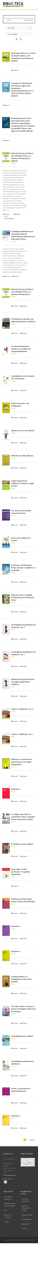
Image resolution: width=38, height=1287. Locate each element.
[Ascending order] (30, 28)
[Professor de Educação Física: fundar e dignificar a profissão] (6, 569)
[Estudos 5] (6, 930)
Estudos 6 (15, 789)
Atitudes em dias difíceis (22, 456)
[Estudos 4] (6, 955)
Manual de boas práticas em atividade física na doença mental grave (22, 291)
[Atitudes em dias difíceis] (6, 460)
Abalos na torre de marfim (22, 430)
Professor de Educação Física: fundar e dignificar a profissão (23, 567)
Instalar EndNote (27, 1219)
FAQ (5, 1210)
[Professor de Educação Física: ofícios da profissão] (6, 903)
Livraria (6, 1222)
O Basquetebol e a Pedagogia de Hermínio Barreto (21, 979)
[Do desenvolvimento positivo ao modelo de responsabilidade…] (6, 350)
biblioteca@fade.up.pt (9, 1175)
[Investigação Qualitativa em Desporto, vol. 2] (6, 629)
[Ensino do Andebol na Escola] (6, 542)
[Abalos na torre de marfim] (6, 434)
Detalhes (15, 70)
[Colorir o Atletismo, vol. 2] (6, 713)
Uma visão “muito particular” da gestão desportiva (20, 871)
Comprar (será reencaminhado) (8, 216)
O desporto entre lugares (22, 844)
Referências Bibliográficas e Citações (26, 1208)
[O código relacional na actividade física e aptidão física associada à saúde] (6, 818)
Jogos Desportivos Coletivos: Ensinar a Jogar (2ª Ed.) (22, 483)
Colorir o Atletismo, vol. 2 (22, 709)
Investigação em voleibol (22, 1036)
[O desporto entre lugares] (6, 848)
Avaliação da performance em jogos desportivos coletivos (22, 681)
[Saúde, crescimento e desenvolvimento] (6, 1091)
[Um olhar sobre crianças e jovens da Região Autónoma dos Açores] (6, 1010)
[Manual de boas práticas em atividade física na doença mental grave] (6, 293)
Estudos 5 (15, 926)
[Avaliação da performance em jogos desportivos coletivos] (6, 683)
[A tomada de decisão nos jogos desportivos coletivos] (6, 323)
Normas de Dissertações (25, 1200)
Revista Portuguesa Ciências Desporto (9, 1205)
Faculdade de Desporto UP (8, 1198)
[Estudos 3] (6, 1120)
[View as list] (21, 39)
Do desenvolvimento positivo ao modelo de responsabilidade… (21, 348)
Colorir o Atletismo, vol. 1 (22, 734)
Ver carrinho (30, 20)
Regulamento (26, 1224)
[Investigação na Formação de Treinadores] (6, 380)
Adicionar (7, 276)
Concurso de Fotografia (8, 1216)
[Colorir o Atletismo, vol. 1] (6, 738)
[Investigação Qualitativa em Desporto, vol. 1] (6, 656)
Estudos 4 (15, 951)
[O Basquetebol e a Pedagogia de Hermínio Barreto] (6, 981)
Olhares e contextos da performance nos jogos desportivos (21, 761)
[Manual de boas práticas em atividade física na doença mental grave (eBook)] (6, 157)
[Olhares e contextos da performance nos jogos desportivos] (6, 763)
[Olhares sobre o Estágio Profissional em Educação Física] (6, 599)
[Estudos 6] (6, 793)
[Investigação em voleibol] (6, 1040)
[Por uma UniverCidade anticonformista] (6, 514)
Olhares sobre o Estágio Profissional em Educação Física (22, 597)
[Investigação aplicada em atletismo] (6, 1065)
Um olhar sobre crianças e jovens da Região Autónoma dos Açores (23, 1008)
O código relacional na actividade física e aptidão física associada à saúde (23, 816)
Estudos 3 (15, 1116)
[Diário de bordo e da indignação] (6, 407)
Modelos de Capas (27, 1215)
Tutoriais (24, 1228)
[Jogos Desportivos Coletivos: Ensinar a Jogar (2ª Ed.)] (6, 485)
